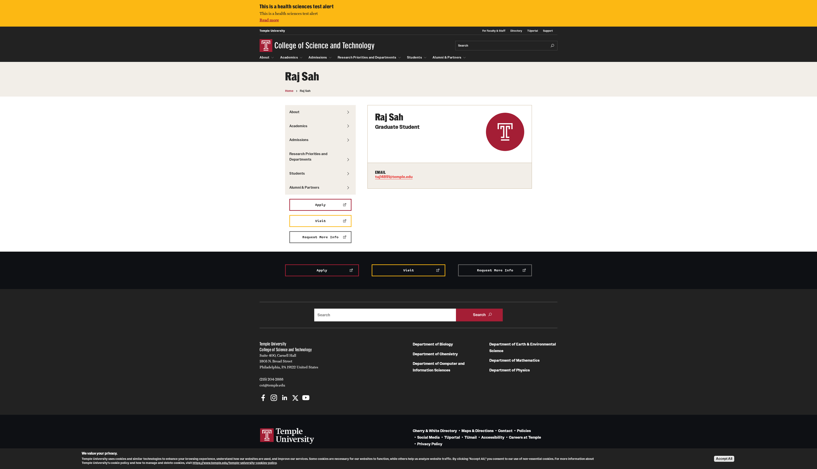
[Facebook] (263, 398)
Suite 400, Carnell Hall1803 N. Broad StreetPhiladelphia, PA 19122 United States (289, 361)
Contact (505, 431)
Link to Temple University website (287, 436)
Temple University (272, 30)
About (264, 57)
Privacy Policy (429, 444)
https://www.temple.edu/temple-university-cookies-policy (235, 463)
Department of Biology (433, 344)
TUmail (470, 437)
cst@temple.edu (272, 385)
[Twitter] (295, 398)
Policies (524, 431)
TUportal (532, 30)
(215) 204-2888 (271, 379)
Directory (516, 30)
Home (289, 91)
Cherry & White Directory (435, 431)
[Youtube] (306, 398)
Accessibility (492, 437)
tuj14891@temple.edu (394, 176)
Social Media (428, 437)
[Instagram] (274, 398)
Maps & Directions (477, 431)
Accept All (724, 458)
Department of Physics (509, 370)
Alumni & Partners (447, 57)
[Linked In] (284, 398)
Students (414, 57)
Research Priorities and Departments (367, 57)
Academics (289, 57)
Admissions (318, 57)
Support (548, 30)
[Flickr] (316, 398)
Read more (269, 20)
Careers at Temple (525, 437)
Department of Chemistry (435, 354)
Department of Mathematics (514, 360)
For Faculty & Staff (493, 30)
